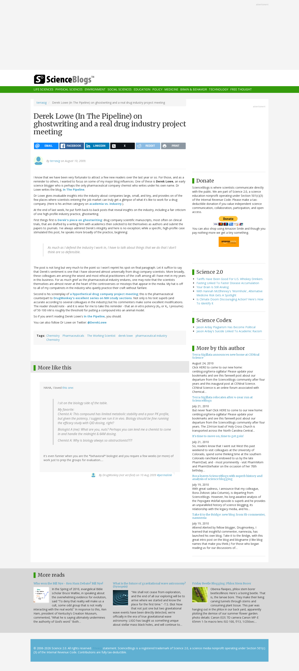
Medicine (171, 89)
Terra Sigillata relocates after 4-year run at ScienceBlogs (222, 398)
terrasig (42, 102)
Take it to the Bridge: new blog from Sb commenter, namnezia (228, 516)
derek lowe (125, 336)
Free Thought (241, 89)
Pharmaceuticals (73, 336)
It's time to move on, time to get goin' (218, 436)
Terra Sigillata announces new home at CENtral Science (225, 356)
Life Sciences (43, 89)
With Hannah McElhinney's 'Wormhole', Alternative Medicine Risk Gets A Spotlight (229, 293)
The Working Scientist (101, 336)
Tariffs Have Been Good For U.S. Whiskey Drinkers (229, 279)
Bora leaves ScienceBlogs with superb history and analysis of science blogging (227, 477)
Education (142, 89)
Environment (95, 89)
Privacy (97, 648)
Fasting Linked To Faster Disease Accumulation (227, 283)
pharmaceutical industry (151, 336)
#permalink (164, 475)
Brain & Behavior (193, 89)
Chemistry (53, 336)
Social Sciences (120, 89)
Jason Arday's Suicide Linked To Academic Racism (229, 331)
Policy (157, 89)
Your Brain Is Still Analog (212, 287)
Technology (218, 89)
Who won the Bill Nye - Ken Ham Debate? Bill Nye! (68, 583)
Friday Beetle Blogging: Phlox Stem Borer (221, 583)
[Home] (72, 80)
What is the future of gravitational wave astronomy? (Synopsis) (149, 585)
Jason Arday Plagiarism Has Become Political (225, 327)
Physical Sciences (69, 89)
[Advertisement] (149, 35)
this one (67, 388)
